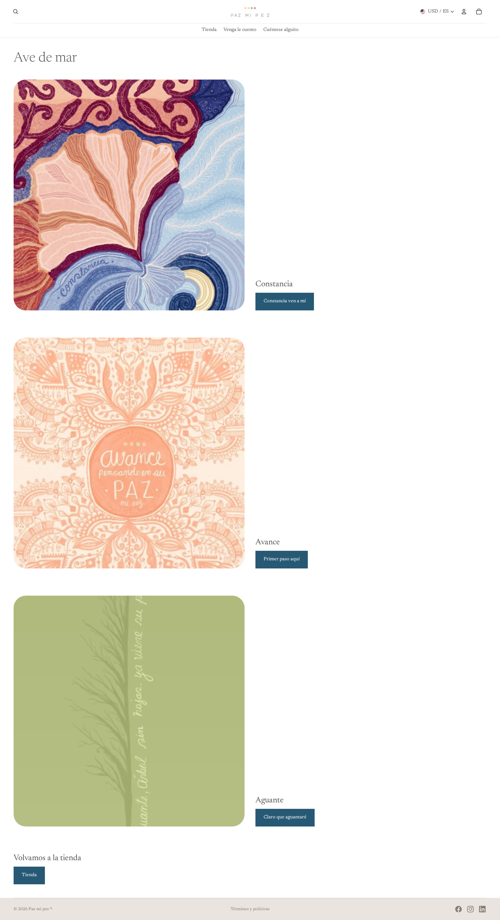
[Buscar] (15, 11)
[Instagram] (470, 909)
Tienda (29, 875)
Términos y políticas (250, 909)
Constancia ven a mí (285, 301)
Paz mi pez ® (40, 909)
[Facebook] (458, 909)
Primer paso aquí (282, 559)
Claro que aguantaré (285, 817)
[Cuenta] (463, 11)
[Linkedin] (482, 909)
